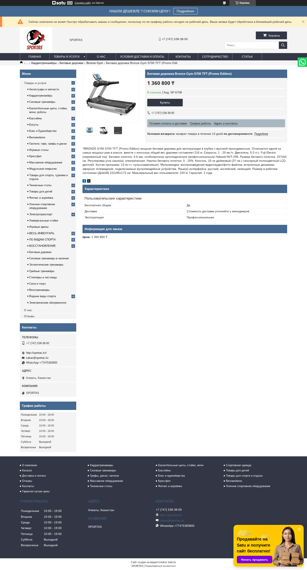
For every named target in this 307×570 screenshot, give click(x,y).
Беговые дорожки (71, 63)
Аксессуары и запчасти (44, 89)
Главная (34, 56)
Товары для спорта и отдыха (244, 475)
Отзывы (29, 316)
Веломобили (37, 137)
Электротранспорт (40, 214)
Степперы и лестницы (43, 277)
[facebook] (84, 181)
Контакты (183, 56)
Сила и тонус (37, 283)
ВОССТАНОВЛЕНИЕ (42, 245)
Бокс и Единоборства (42, 130)
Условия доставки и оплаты (142, 56)
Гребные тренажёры (41, 271)
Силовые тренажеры (103, 470)
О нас (101, 56)
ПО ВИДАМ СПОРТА (42, 239)
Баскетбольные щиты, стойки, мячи (180, 465)
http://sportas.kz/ (36, 352)
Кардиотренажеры (101, 465)
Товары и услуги (66, 56)
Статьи (247, 56)
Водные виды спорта (42, 296)
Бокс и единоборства (171, 475)
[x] (88, 181)
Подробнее (185, 11)
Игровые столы (38, 149)
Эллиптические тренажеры (46, 264)
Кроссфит (35, 156)
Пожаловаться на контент (160, 566)
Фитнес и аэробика (41, 197)
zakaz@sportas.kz (37, 357)
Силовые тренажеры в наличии (49, 258)
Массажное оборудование (45, 162)
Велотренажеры (39, 289)
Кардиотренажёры (44, 63)
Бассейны (35, 118)
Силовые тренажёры (42, 101)
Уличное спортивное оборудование (248, 486)
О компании (29, 465)
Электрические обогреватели (47, 302)
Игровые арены (38, 226)
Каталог (27, 470)
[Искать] (283, 45)
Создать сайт (83, 2)
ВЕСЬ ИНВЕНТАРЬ (41, 233)
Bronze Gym (94, 63)
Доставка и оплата (34, 475)
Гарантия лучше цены (35, 491)
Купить (165, 102)
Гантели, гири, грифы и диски (48, 143)
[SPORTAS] (36, 51)
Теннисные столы (40, 185)
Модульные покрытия (43, 168)
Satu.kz (172, 562)
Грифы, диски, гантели (104, 475)
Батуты (33, 124)
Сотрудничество (215, 56)
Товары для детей (40, 191)
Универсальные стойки (43, 220)
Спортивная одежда (238, 465)
